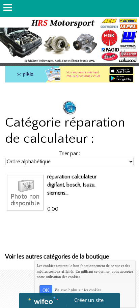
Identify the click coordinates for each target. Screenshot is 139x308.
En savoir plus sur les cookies (78, 290)
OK (46, 290)
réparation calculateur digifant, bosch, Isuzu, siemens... (71, 185)
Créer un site (89, 300)
